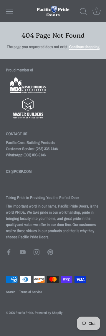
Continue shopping (84, 46)
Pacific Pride (24, 312)
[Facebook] (9, 252)
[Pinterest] (50, 252)
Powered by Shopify (48, 312)
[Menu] (9, 11)
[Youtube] (23, 252)
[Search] (83, 12)
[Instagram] (36, 252)
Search (10, 292)
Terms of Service (30, 292)
